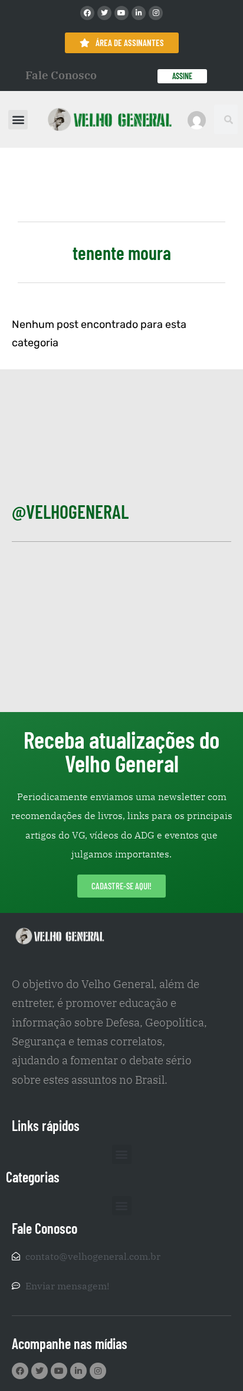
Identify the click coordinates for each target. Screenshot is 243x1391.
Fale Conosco (61, 75)
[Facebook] (87, 13)
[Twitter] (104, 13)
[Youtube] (121, 13)
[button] (18, 119)
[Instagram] (156, 13)
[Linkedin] (139, 13)
